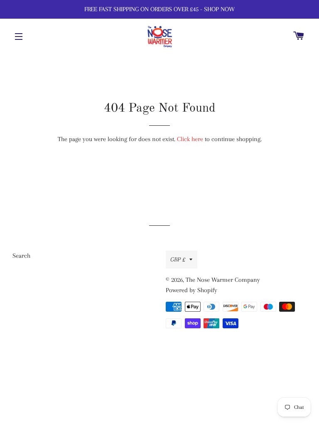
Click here (190, 139)
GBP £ (177, 259)
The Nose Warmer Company (223, 279)
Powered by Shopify (191, 290)
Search (21, 255)
